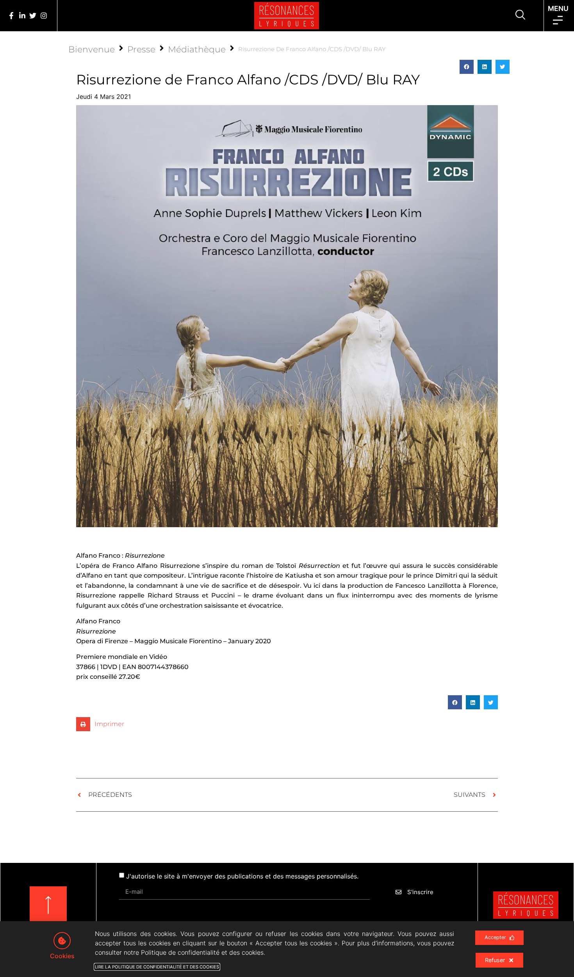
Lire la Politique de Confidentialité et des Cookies (157, 967)
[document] (287, 488)
